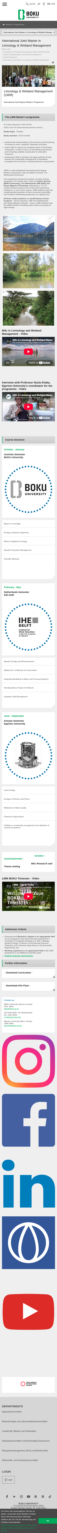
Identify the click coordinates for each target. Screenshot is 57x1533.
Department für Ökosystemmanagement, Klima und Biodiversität (26, 52)
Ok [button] (48, 1521)
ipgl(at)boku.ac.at (11, 1009)
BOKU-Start (6, 49)
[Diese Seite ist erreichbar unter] (53, 62)
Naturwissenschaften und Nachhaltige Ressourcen (26, 1441)
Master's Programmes (15, 24)
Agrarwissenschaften (12, 1412)
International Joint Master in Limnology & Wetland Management (26, 60)
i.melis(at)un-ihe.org (12, 1017)
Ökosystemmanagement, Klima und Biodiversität (25, 1451)
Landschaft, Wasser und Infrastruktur (19, 1431)
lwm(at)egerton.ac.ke (13, 1026)
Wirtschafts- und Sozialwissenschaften (20, 1460)
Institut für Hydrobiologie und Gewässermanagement (22, 55)
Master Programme (10, 57)
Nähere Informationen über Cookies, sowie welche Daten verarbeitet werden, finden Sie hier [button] (19, 1528)
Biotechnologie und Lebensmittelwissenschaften (24, 1421)
